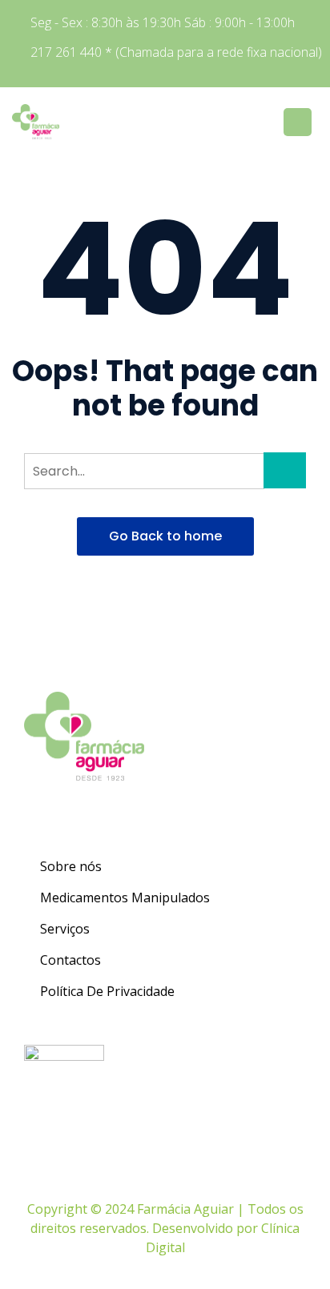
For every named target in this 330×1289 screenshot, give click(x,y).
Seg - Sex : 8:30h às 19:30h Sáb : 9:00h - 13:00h (162, 22)
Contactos (70, 960)
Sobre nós (71, 866)
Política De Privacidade (107, 991)
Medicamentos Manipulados (125, 897)
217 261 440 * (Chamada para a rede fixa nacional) (176, 52)
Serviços (65, 929)
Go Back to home (165, 536)
